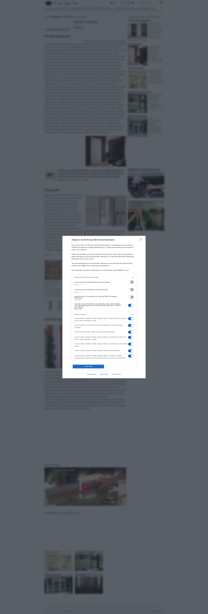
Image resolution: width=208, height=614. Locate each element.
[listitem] (104, 277)
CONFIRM (88, 366)
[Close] (141, 240)
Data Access (104, 374)
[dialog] (104, 307)
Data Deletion (91, 374)
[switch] (131, 282)
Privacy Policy (116, 374)
